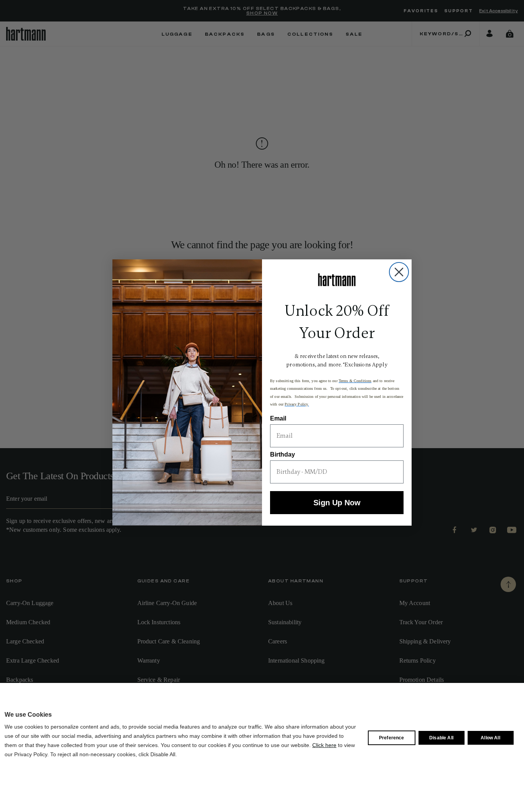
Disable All (441, 737)
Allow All (490, 737)
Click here (324, 745)
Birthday (282, 454)
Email (278, 418)
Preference (391, 737)
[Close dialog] (399, 272)
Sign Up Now (337, 502)
